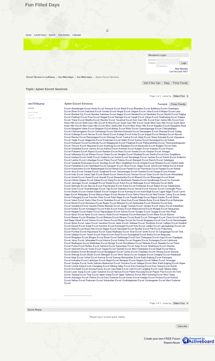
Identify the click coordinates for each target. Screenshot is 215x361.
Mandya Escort (166, 134)
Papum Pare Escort (162, 272)
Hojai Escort (77, 257)
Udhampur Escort (79, 154)
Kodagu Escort (124, 134)
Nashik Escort (171, 114)
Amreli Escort (78, 177)
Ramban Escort (110, 151)
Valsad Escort (141, 188)
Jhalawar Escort (137, 223)
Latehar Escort (78, 160)
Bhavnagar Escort (159, 177)
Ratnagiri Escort (123, 117)
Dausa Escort (110, 220)
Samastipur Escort (125, 246)
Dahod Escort (100, 180)
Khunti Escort (169, 157)
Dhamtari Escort (159, 203)
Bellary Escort (118, 128)
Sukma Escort (128, 211)
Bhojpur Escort (96, 237)
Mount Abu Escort (93, 229)
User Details (64, 35)
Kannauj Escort (132, 191)
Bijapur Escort (109, 203)
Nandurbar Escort (154, 114)
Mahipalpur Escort (86, 194)
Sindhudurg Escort (168, 117)
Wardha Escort (92, 120)
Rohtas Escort (92, 246)
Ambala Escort (147, 163)
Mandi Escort (109, 174)
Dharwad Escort (166, 131)
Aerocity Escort (156, 188)
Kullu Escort (77, 174)
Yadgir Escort (77, 140)
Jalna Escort (152, 111)
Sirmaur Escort (138, 174)
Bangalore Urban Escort (83, 128)
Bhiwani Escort (162, 163)
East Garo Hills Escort (144, 120)
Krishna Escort (162, 277)
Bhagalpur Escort (79, 237)
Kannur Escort (142, 140)
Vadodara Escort (126, 188)
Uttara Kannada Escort (162, 137)
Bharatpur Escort (94, 217)
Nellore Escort (78, 280)
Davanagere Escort (149, 131)
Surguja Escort (158, 211)
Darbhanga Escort (126, 237)
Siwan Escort (94, 249)
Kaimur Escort (110, 240)
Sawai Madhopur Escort (117, 231)
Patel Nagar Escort (120, 197)
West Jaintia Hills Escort (117, 125)
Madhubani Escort (99, 243)
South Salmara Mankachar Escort (103, 263)
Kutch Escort (126, 183)
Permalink (162, 104)
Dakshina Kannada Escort (126, 131)
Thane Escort (77, 120)
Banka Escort (153, 234)
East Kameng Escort (141, 266)
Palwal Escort (133, 168)
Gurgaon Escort (116, 191)
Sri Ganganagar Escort (167, 231)
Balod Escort (166, 200)
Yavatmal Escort (124, 120)
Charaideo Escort (146, 251)
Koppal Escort (152, 134)
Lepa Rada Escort (119, 269)
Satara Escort (151, 117)
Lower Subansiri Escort (102, 272)
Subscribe (182, 326)
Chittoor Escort (96, 277)
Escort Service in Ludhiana (40, 77)
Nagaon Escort (143, 260)
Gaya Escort (166, 237)
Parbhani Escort (79, 117)
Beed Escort (127, 108)
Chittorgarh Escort (156, 217)
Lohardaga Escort (94, 160)
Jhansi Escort (165, 206)
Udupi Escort (144, 137)
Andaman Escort (127, 214)
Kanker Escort (78, 209)
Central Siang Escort (81, 266)
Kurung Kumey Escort (99, 269)
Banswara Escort (144, 214)
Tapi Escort (111, 188)
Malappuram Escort (115, 143)
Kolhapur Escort (167, 111)
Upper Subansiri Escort (130, 274)
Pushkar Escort (79, 231)
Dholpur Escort (125, 220)
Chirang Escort (163, 251)
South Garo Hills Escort (131, 123)
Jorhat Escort (90, 257)
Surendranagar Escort (94, 188)
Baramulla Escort (146, 146)
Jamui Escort (77, 240)
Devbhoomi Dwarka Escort (134, 180)
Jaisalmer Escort (106, 223)
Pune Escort (94, 117)
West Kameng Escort (152, 274)
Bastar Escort (78, 203)
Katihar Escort (125, 240)
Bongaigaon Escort (113, 251)
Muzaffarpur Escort (132, 243)
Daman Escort (96, 220)
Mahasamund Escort (142, 209)
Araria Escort (107, 234)
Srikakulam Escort (112, 280)
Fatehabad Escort (97, 166)
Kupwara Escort (157, 148)
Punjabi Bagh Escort (140, 197)
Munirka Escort (125, 194)
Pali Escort (155, 229)
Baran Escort (160, 214)
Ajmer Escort (77, 214)
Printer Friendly (180, 83)
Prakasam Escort (94, 280)
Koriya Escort (124, 209)
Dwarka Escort (78, 191)
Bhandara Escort (142, 108)
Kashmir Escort (106, 226)
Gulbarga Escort (79, 134)
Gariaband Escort (79, 206)
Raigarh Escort (78, 211)
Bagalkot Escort (162, 125)
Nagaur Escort (110, 229)
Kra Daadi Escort (79, 269)
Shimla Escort (124, 174)
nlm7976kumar (36, 103)
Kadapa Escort (147, 277)
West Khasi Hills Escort (141, 125)
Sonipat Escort (91, 171)
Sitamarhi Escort (79, 249)
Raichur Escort (78, 137)
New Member (181, 69)
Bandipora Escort (129, 146)
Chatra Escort (110, 154)
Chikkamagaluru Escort (82, 131)
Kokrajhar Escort (79, 260)
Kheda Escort (112, 183)
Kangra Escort (160, 171)
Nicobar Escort (142, 229)
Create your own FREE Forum (162, 338)
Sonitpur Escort (79, 263)
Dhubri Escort (93, 254)
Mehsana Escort (159, 183)
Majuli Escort (112, 260)
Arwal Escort (120, 234)
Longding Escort (149, 269)
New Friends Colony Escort (166, 194)
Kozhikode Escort (97, 143)
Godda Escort (107, 157)
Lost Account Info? (178, 71)
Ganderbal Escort (79, 148)
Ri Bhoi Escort (113, 123)
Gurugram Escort (115, 166)
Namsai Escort (121, 272)
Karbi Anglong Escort (151, 257)
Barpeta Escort (78, 251)
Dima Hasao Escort (127, 254)
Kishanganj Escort (158, 240)
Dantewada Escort (141, 203)
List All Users (40, 35)
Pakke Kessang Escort (140, 272)
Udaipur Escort (78, 234)
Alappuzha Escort (93, 140)
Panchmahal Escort (112, 186)
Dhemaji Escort (78, 254)
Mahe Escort (77, 229)
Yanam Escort (93, 234)
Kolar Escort (138, 134)
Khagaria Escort (140, 240)
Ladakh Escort (153, 226)
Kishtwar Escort (126, 148)
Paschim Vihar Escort (99, 197)
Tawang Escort (78, 274)
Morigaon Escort (128, 260)
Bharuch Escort (142, 177)
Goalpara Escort (145, 254)
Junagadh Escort (97, 183)
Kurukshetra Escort (80, 168)
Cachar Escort (131, 251)
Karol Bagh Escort (150, 191)
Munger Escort (115, 243)
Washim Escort (107, 120)
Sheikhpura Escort (157, 246)
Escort (67, 108)
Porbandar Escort (144, 186)
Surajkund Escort (107, 171)
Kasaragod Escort (158, 140)
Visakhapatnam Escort (133, 280)
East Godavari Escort (114, 277)
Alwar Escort (112, 214)
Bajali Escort (162, 249)
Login (183, 63)
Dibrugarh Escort (109, 254)
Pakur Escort (110, 160)
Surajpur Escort (142, 211)
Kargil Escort (92, 226)
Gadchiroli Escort (93, 111)
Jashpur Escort (150, 206)
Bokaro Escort (96, 154)
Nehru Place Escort (142, 194)
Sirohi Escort (148, 231)
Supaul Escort (109, 249)
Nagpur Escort (124, 114)
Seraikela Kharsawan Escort (85, 163)
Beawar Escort (78, 217)
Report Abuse (172, 342)
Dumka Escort (157, 154)
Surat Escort (77, 188)
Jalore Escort (122, 223)
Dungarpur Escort (152, 220)
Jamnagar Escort (79, 183)
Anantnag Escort (112, 146)
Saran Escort (141, 246)
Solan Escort (152, 174)
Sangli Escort (137, 117)
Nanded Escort (138, 114)
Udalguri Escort (144, 263)
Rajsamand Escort (96, 231)
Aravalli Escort (106, 177)
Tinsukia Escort (128, 263)
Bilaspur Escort (124, 203)
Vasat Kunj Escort (130, 200)
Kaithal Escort (169, 166)
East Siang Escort (161, 266)
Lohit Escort (135, 269)
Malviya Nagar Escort (106, 194)
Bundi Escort (141, 217)
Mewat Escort (119, 168)
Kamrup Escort (105, 257)
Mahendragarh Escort (101, 168)
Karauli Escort (78, 226)
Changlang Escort (101, 266)
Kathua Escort (111, 148)
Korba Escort (111, 209)
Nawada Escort (165, 243)
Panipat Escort (166, 168)
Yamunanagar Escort (127, 171)
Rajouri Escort (95, 151)
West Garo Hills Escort (93, 125)
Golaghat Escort (162, 254)
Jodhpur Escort (170, 223)
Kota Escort (139, 226)
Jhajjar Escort (143, 166)
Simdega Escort (107, 163)
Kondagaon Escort (95, 209)
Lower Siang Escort (80, 272)
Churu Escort (172, 217)
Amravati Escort (112, 108)
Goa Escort (166, 220)
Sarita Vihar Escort (94, 200)
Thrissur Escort (78, 146)
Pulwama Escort (79, 151)
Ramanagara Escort (96, 137)
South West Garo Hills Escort (158, 123)
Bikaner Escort (126, 217)
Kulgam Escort (142, 148)
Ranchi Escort (156, 160)
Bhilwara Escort (111, 217)
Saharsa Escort (107, 246)
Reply (167, 83)
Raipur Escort (93, 211)
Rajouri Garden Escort (161, 197)
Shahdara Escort (112, 200)
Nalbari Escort (158, 260)
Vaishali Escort (123, 249)
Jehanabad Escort (94, 240)
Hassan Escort (95, 134)
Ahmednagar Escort (81, 108)
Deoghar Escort (125, 154)
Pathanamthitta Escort (154, 143)
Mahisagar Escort (141, 183)
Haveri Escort (109, 134)
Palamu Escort (125, 160)
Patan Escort (129, 186)
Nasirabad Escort (125, 229)
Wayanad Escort (95, 146)
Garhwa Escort (78, 157)
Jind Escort (156, 166)
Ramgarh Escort (140, 160)
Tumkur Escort (130, 137)
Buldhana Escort (159, 108)
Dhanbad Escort (141, 154)
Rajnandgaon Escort (110, 211)
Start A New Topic (152, 83)
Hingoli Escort (123, 111)
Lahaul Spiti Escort (93, 174)
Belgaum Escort (103, 128)
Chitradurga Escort (104, 131)
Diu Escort (138, 220)
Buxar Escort (110, 237)
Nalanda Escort (149, 243)
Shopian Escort (153, 151)
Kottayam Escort (79, 143)
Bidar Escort (132, 128)
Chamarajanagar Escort (150, 128)
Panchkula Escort (149, 168)
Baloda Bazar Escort (149, 200)
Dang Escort (114, 180)
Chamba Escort (145, 171)
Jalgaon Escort (138, 111)
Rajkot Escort (160, 186)
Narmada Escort (79, 186)
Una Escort (165, 174)
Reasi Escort (124, 151)
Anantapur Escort (79, 277)
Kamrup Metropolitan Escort (126, 257)
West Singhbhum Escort (128, 163)
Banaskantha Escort (124, 177)
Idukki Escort (127, 140)
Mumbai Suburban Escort (103, 114)
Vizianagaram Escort (155, 280)
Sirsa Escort (77, 171)
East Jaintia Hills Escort (167, 120)
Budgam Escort (163, 146)
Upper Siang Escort (108, 274)
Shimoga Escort (114, 137)
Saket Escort (77, 200)
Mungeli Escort (160, 209)
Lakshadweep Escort (171, 226)
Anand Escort (92, 177)
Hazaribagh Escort (138, 157)
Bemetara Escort (93, 203)
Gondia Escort (109, 111)
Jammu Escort (96, 148)
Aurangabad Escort (136, 234)
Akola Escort (97, 108)
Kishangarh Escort (124, 226)
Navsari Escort (95, 186)
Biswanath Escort (95, 251)
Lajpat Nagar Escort (169, 191)
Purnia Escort (78, 246)
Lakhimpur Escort (96, 260)
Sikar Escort (136, 231)
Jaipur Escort (91, 223)
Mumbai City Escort (81, 114)
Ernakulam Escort (112, 140)
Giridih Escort (93, 157)
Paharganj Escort (79, 197)
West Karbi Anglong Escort (165, 263)
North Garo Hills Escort (93, 123)
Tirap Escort (92, 274)
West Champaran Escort (144, 249)
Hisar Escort (130, 166)
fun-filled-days (65, 77)
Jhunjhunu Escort (153, 223)
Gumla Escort (121, 157)
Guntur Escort (133, 277)
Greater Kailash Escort (97, 191)
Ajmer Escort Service (95, 214)
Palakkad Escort (134, 143)
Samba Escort (138, 151)
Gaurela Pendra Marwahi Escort (104, 206)
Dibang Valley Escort (120, 266)
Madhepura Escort (80, 243)
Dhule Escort (77, 111)
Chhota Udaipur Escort (82, 180)
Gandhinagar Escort (157, 180)
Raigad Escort (107, 117)
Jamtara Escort (154, 157)
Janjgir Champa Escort (132, 206)
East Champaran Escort (147, 237)
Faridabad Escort (79, 166)
